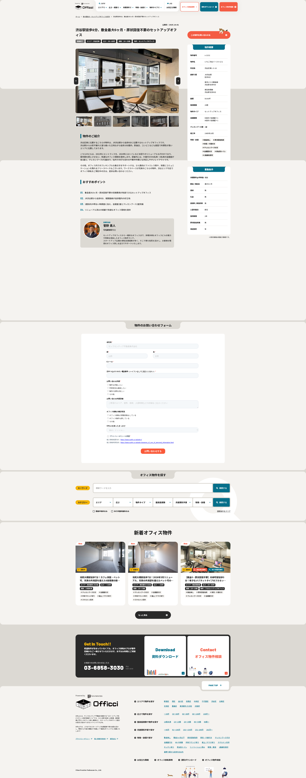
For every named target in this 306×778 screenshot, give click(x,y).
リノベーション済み (197, 747)
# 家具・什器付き (209, 144)
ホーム (78, 17)
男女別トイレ (182, 747)
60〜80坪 (185, 714)
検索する (223, 488)
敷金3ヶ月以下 (179, 737)
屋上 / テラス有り (208, 742)
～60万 (166, 729)
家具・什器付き (206, 737)
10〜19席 (177, 722)
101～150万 (187, 729)
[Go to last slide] (76, 80)
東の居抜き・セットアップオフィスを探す (96, 17)
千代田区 (205, 701)
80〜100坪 (196, 714)
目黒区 (188, 701)
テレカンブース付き (222, 737)
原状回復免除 (192, 737)
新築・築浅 (212, 747)
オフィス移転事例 (165, 760)
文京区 (166, 706)
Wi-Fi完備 (179, 742)
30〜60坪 (175, 714)
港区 (173, 701)
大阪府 (197, 706)
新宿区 (166, 701)
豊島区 (174, 706)
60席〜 (206, 722)
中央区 (196, 701)
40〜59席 (197, 722)
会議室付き (168, 742)
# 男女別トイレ (220, 151)
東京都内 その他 (186, 706)
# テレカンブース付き (210, 147)
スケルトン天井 (224, 742)
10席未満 (167, 722)
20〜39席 (187, 722)
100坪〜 (206, 714)
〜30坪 (166, 714)
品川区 (180, 701)
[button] (84, 121)
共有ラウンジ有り (192, 742)
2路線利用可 (223, 747)
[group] (127, 81)
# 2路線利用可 (208, 155)
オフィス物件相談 (212, 760)
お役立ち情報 (172, 7)
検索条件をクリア (223, 511)
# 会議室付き (207, 151)
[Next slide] (178, 80)
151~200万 (199, 729)
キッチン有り (169, 747)
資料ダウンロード (189, 760)
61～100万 (176, 729)
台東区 (221, 701)
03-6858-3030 (104, 667)
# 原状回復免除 (218, 140)
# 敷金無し (206, 140)
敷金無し (167, 737)
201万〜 (209, 729)
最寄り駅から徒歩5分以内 (173, 752)
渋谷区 (213, 701)
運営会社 (113, 739)
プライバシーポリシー (83, 739)
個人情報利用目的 (100, 739)
